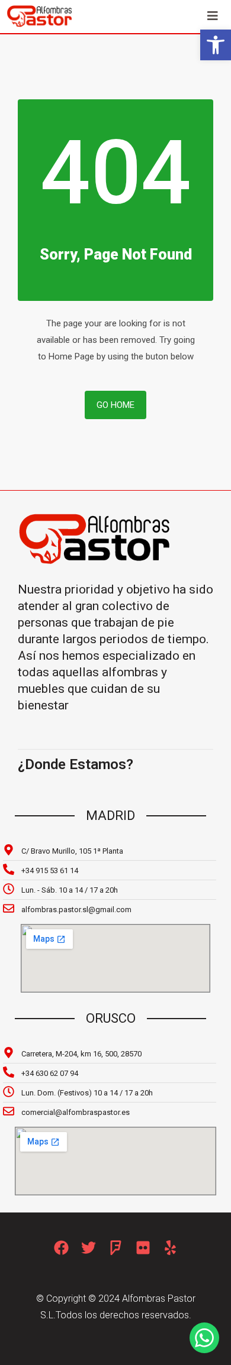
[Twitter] (88, 1248)
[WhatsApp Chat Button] (204, 1337)
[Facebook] (61, 1248)
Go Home (115, 405)
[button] (215, 45)
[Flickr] (143, 1248)
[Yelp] (170, 1248)
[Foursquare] (116, 1248)
